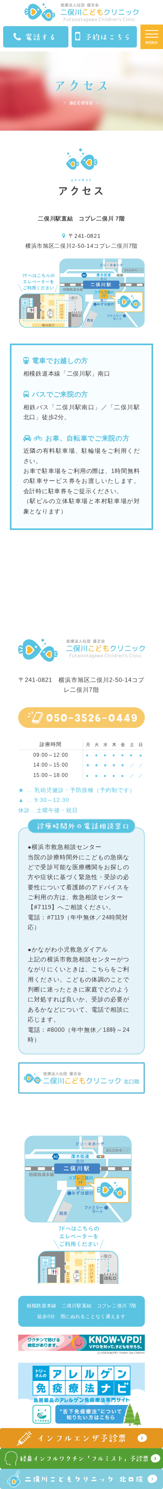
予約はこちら (108, 36)
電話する (40, 36)
